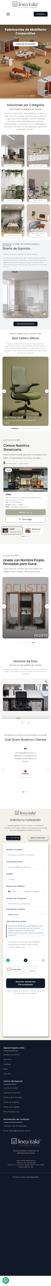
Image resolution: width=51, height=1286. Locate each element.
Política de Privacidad (13, 1097)
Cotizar (18, 628)
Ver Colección (30, 628)
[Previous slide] (4, 391)
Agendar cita (25, 512)
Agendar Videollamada (38, 838)
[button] (8, 14)
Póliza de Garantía (11, 1102)
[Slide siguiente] (28, 722)
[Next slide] (47, 391)
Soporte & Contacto (12, 1093)
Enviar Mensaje (15, 838)
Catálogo (7, 1064)
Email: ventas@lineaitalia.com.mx (17, 1131)
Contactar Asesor (11, 1088)
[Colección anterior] (4, 606)
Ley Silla (7, 1074)
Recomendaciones (11, 1112)
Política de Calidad (11, 1107)
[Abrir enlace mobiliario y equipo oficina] (25, 695)
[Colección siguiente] (47, 606)
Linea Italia (34, 1177)
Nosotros (7, 1059)
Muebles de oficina (12, 1055)
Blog (6, 1069)
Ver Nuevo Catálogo (25, 44)
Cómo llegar (27, 519)
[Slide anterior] (22, 722)
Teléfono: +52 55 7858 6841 (15, 1126)
